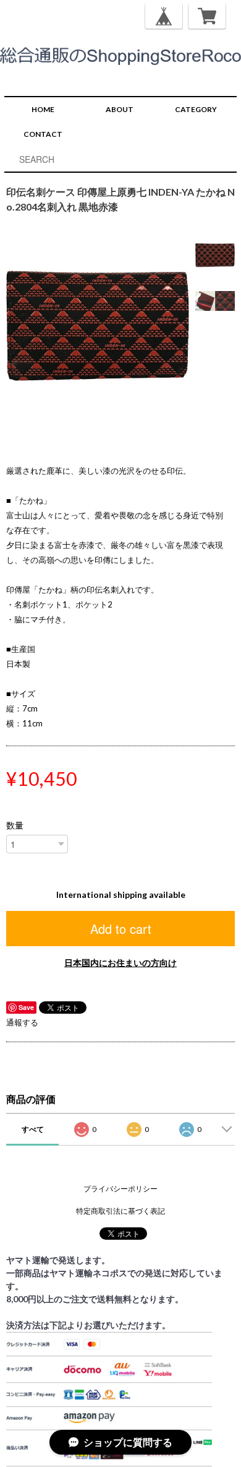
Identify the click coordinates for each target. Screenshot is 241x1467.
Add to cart (120, 929)
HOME (43, 109)
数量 (14, 825)
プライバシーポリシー (120, 1188)
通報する (22, 1022)
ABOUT (119, 109)
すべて (33, 1129)
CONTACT (42, 134)
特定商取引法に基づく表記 (120, 1211)
